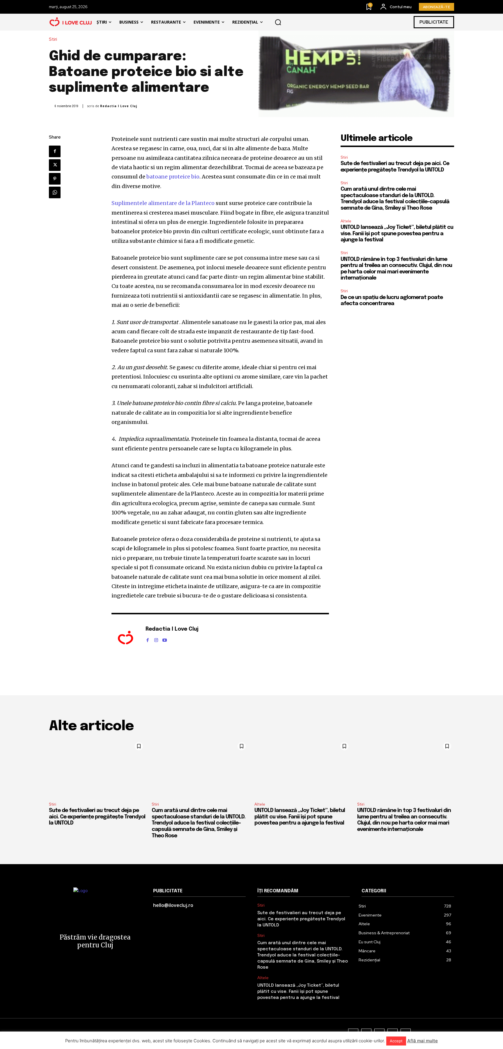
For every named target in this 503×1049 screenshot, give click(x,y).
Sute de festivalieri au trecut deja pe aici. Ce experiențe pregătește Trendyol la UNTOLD (97, 817)
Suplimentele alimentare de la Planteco (163, 203)
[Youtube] (164, 639)
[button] (278, 22)
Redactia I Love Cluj (118, 106)
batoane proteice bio (172, 176)
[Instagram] (156, 639)
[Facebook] (55, 151)
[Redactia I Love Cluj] (125, 638)
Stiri (53, 39)
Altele (346, 221)
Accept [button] (396, 1041)
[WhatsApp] (55, 192)
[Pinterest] (55, 179)
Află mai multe (422, 1040)
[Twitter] (55, 165)
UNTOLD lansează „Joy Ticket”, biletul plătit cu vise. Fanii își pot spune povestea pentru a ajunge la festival (397, 234)
